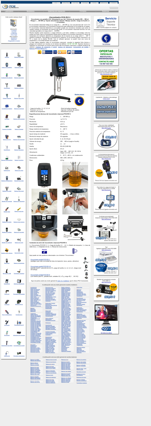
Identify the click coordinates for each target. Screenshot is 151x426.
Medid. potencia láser (66, 312)
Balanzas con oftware (66, 378)
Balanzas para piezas (65, 366)
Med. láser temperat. (65, 326)
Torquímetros (79, 344)
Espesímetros (48, 304)
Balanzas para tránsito (81, 362)
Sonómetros (79, 318)
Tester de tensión (80, 342)
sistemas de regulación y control (46, 47)
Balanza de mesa (19, 170)
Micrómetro (6, 263)
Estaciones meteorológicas (51, 305)
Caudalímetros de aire (35, 318)
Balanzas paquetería (65, 368)
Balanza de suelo (19, 242)
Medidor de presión (7, 222)
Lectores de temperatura (51, 332)
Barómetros (33, 309)
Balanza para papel (19, 191)
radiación (10, 77)
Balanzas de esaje (65, 361)
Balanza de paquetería (19, 201)
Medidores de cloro (50, 350)
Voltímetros (79, 352)
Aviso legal (14, 35)
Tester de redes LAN (81, 335)
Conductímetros (34, 332)
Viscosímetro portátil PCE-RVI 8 (40, 275)
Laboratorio (9, 11)
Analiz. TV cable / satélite (36, 303)
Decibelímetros (34, 345)
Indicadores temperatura (51, 329)
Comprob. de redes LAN (36, 325)
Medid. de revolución (65, 315)
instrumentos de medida (80, 47)
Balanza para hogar (19, 77)
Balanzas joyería (49, 375)
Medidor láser (7, 211)
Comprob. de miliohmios (36, 323)
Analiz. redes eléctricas (35, 299)
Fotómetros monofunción (51, 313)
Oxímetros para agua (81, 293)
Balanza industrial (19, 129)
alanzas (32, 308)
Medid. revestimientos (66, 338)
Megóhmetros (48, 338)
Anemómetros (33, 304)
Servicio (94, 2)
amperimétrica (8, 314)
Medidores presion (65, 332)
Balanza (17, 67)
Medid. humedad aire (65, 324)
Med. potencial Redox (66, 330)
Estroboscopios (49, 307)
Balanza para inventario (19, 139)
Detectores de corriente (36, 348)
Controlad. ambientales (35, 335)
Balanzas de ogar (50, 366)
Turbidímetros (80, 345)
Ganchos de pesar (19, 252)
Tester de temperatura (81, 341)
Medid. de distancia (65, 287)
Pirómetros (79, 303)
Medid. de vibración (65, 320)
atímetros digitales (81, 347)
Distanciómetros (49, 297)
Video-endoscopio (80, 350)
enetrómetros (80, 298)
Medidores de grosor (65, 295)
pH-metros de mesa (81, 300)
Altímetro (7, 57)
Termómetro (7, 335)
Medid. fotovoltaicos (65, 290)
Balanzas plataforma (65, 367)
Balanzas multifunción (50, 382)
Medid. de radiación (65, 313)
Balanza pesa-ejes (19, 211)
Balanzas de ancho (50, 364)
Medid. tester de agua (66, 344)
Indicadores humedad (50, 326)
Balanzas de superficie (81, 359)
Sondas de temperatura (82, 317)
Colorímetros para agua (36, 320)
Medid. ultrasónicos (65, 345)
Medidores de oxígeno (66, 305)
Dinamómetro (7, 149)
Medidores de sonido (65, 318)
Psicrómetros (79, 305)
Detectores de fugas (35, 349)
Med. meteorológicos (65, 328)
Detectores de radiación (51, 288)
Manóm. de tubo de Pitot (51, 340)
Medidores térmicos (65, 343)
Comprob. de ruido (34, 327)
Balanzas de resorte (65, 374)
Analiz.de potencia (34, 298)
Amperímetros (34, 288)
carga (85, 368)
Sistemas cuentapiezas (81, 380)
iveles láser (79, 287)
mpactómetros (49, 325)
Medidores (30, 11)
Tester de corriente (81, 330)
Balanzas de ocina (35, 367)
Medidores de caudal (50, 349)
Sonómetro (7, 325)
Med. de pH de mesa (65, 310)
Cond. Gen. (75, 2)
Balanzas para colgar (35, 374)
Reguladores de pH (19, 325)
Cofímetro (7, 119)
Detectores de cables (35, 347)
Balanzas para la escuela (51, 359)
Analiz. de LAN (34, 293)
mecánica (21, 160)
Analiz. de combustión (35, 289)
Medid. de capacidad (50, 348)
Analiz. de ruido (34, 300)
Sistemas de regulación (56, 11)
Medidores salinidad (65, 317)
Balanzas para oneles (81, 361)
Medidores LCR (64, 327)
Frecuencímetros (49, 315)
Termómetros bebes (81, 325)
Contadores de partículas (36, 333)
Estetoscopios (49, 306)
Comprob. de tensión (35, 328)
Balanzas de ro (64, 359)
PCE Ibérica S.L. (42, 48)
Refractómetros (80, 308)
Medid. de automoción (50, 346)
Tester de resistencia (81, 336)
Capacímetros (34, 317)
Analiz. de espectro (35, 290)
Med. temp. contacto (65, 341)
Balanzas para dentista (35, 378)
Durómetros (48, 300)
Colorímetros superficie (35, 321)
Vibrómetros (79, 349)
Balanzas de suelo (65, 382)
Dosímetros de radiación (51, 299)
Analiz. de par (33, 296)
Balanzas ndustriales (50, 370)
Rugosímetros (80, 311)
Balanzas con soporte (66, 379)
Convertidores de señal (19, 345)
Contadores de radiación (36, 334)
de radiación (9, 242)
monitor (53, 303)
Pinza (3, 314)
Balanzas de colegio (35, 368)
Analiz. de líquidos (34, 294)
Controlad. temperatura (35, 341)
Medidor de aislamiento (6, 180)
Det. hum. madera (49, 291)
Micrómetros (64, 349)
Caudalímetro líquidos (7, 108)
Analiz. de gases (34, 291)
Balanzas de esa (50, 379)
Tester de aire (79, 328)
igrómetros (48, 322)
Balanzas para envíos (35, 382)
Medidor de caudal (6, 191)
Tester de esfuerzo (81, 331)
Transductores (19, 314)
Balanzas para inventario (51, 372)
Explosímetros (49, 308)
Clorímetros (33, 319)
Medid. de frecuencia (65, 292)
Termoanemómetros (81, 323)
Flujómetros (48, 311)
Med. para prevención (66, 333)
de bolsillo (21, 67)
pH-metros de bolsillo (81, 299)
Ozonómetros (79, 295)
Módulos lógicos (19, 304)
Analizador (3, 77)
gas (10, 139)
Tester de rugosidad (81, 337)
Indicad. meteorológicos (51, 327)
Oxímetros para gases (81, 294)
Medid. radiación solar (66, 314)
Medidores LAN (64, 300)
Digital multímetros (50, 294)
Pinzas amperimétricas (81, 302)
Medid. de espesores (65, 289)
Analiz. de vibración (35, 301)
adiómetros (79, 307)
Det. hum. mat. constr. (50, 292)
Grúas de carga (80, 369)
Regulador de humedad (19, 294)
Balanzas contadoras (35, 371)
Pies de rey (79, 301)
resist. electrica (8, 253)
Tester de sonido (80, 339)
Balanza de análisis (19, 57)
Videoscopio (7, 355)
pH (5, 304)
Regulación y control (14, 41)
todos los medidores (63, 281)
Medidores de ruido (65, 316)
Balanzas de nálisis (35, 359)
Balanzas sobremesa (65, 380)
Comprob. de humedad (35, 322)
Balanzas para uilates (66, 371)
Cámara (5, 98)
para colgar (21, 98)
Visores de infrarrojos (81, 351)
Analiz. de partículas (35, 297)
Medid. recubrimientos (66, 335)
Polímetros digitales (81, 304)
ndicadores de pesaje (81, 371)
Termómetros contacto (81, 326)
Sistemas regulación (81, 315)
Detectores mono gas (35, 351)
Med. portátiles (64, 331)
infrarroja (9, 98)
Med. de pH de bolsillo (66, 309)
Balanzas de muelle (50, 380)
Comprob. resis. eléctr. (35, 330)
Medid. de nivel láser (65, 303)
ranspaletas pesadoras (82, 382)
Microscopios (64, 350)
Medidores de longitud (66, 301)
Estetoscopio (7, 170)
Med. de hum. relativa (66, 299)
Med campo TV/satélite (50, 341)
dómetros (79, 289)
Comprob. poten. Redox (36, 329)
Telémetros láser (80, 321)
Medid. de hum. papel (66, 298)
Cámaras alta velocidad (36, 315)
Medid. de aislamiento (50, 345)
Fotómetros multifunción (51, 314)
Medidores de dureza (65, 288)
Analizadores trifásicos (35, 302)
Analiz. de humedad (35, 292)
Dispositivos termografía (51, 296)
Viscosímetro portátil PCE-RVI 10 (41, 266)
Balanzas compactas (35, 369)
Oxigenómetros (80, 292)
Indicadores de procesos (19, 335)
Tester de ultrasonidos (81, 343)
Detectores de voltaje (50, 293)
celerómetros (34, 287)
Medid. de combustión (50, 352)
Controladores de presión (36, 338)
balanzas (32, 48)
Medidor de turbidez (7, 232)
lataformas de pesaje (81, 377)
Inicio (56, 2)
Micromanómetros (65, 347)
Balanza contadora (19, 88)
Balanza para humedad (19, 119)
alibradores (33, 313)
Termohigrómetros (80, 324)
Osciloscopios (80, 291)
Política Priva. (66, 2)
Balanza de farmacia (19, 108)
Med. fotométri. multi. (66, 323)
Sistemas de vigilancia (81, 316)
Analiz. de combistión (7, 67)
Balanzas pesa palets (65, 369)
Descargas (85, 2)
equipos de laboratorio (65, 47)
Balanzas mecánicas (50, 381)
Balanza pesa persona (19, 222)
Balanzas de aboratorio (51, 377)
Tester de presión (80, 333)
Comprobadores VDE (35, 331)
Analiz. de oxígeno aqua (36, 295)
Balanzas (105, 11)
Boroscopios (33, 310)
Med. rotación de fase (66, 339)
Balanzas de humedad (50, 367)
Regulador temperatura (19, 355)
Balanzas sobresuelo (65, 381)
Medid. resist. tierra (65, 337)
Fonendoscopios (49, 312)
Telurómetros (79, 322)
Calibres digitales (34, 314)
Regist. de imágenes (81, 310)
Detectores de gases (35, 350)
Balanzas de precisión (66, 362)
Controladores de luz (35, 337)
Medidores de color (50, 351)
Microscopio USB (7, 273)
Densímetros (33, 346)
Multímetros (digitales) (66, 351)
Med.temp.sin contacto (66, 342)
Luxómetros (48, 334)
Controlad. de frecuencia (36, 336)
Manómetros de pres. (50, 339)
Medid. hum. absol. (65, 297)
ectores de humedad (50, 331)
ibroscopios (48, 310)
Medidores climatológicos (51, 342)
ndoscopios (48, 303)
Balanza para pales (19, 180)
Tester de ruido (80, 338)
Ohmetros (79, 290)
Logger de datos (49, 333)
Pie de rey (7, 294)
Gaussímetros (49, 319)
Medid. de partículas (65, 308)
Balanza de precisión (19, 232)
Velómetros (79, 348)
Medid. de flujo (64, 291)
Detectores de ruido (50, 289)
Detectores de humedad (51, 290)
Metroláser (63, 346)
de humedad (9, 201)
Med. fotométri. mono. (66, 322)
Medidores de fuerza (65, 293)
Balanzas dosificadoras (35, 377)
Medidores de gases (65, 294)
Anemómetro (7, 88)
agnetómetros (49, 337)
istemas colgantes (81, 379)
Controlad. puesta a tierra (36, 340)
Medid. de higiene (65, 296)
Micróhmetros (64, 348)
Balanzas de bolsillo (35, 365)
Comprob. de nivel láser (36, 324)
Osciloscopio (7, 283)
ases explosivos (49, 318)
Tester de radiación (81, 334)
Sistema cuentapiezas (19, 263)
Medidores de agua (50, 343)
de (7, 77)
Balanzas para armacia (51, 361)
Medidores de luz (65, 302)
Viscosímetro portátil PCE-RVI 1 (40, 259)
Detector (5, 139)
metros (7, 304)
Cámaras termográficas (36, 316)
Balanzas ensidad (35, 376)
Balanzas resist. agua (66, 375)
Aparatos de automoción (36, 305)
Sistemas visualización (19, 283)
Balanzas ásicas (34, 362)
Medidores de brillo (50, 347)
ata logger (33, 344)
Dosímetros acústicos (50, 298)
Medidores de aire (49, 344)
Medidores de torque (65, 319)
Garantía (14, 32)
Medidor (4, 201)
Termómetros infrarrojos (82, 327)
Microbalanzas (80, 375)
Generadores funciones (50, 320)
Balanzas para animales (36, 360)
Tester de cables (80, 329)
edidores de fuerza (81, 374)
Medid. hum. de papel (66, 325)
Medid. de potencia (65, 311)
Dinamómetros (49, 295)
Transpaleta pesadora (19, 273)
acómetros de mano (81, 320)
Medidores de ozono (65, 304)
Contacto (114, 2)
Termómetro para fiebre (6, 345)
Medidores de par (65, 307)
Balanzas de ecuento (66, 373)
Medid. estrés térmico (66, 321)
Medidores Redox (65, 336)
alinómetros (79, 314)
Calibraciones (104, 2)
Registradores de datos (82, 309)
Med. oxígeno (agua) (65, 329)
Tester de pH (79, 332)
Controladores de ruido (35, 339)
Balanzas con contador (35, 370)
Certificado (14, 33)
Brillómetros (33, 311)
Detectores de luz (49, 287)
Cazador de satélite (7, 129)
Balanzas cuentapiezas (35, 372)
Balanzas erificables (81, 365)
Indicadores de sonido (50, 328)
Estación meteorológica (6, 160)
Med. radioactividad (65, 334)
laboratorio (21, 149)
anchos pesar (80, 368)
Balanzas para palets (65, 363)
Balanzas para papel (65, 365)
